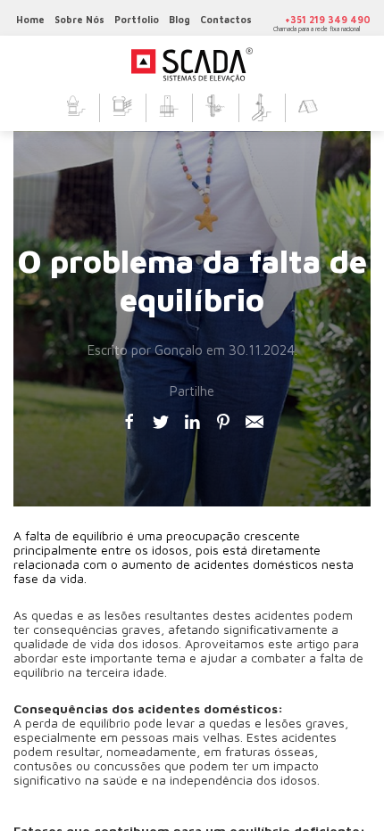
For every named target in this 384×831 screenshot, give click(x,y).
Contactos (226, 19)
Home (30, 19)
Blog (179, 19)
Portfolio (136, 19)
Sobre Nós (79, 19)
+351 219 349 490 (328, 19)
